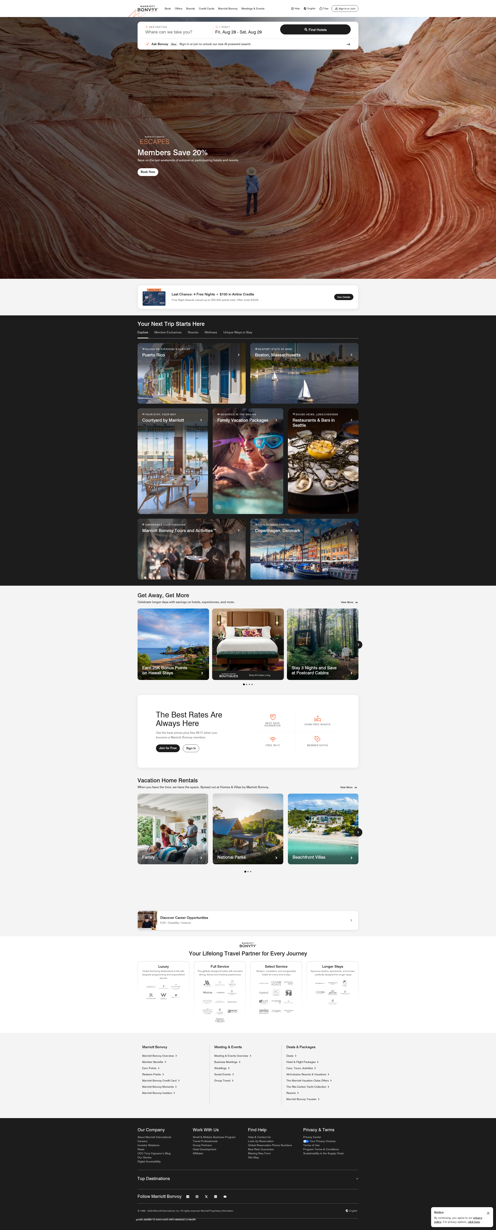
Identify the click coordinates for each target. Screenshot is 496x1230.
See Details (343, 297)
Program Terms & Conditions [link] (321, 1149)
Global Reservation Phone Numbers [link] (270, 1145)
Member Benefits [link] (152, 1061)
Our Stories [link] (145, 1157)
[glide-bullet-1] (246, 684)
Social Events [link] (222, 1074)
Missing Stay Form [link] (259, 1153)
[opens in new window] (248, 644)
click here (474, 1221)
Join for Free (168, 748)
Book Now (148, 172)
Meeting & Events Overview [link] (231, 1055)
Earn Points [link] (149, 1068)
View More (347, 602)
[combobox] (177, 30)
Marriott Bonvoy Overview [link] (158, 1055)
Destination (158, 27)
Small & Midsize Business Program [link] (214, 1137)
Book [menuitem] (168, 8)
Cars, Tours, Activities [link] (299, 1068)
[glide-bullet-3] (252, 684)
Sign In (191, 748)
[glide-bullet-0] (244, 684)
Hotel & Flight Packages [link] (301, 1061)
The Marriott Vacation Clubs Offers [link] (307, 1080)
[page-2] (248, 871)
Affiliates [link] (198, 1153)
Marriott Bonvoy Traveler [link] (301, 1099)
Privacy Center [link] (312, 1137)
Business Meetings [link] (225, 1061)
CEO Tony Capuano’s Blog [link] (154, 1153)
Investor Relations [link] (148, 1145)
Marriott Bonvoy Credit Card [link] (159, 1080)
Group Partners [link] (202, 1145)
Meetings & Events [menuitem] (252, 8)
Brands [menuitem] (190, 8)
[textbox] (177, 31)
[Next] (358, 645)
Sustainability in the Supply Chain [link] (323, 1153)
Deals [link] (289, 1055)
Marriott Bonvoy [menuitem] (228, 8)
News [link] (141, 1149)
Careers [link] (142, 1141)
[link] (295, 8)
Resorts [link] (291, 1092)
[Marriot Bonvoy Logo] (248, 945)
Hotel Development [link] (204, 1149)
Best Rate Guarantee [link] (261, 1149)
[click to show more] (358, 832)
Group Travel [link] (222, 1080)
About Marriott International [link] (154, 1137)
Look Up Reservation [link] (261, 1141)
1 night (224, 27)
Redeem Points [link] (151, 1074)
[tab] (143, 334)
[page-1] (245, 871)
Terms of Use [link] (311, 1145)
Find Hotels (318, 30)
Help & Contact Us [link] (259, 1137)
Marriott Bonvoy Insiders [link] (157, 1092)
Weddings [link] (220, 1068)
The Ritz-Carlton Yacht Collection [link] (306, 1086)
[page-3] (250, 871)
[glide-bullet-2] (249, 684)
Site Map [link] (253, 1157)
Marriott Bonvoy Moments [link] (158, 1086)
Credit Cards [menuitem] (206, 8)
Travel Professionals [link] (205, 1141)
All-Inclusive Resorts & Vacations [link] (306, 1074)
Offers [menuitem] (178, 8)
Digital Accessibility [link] (149, 1161)
